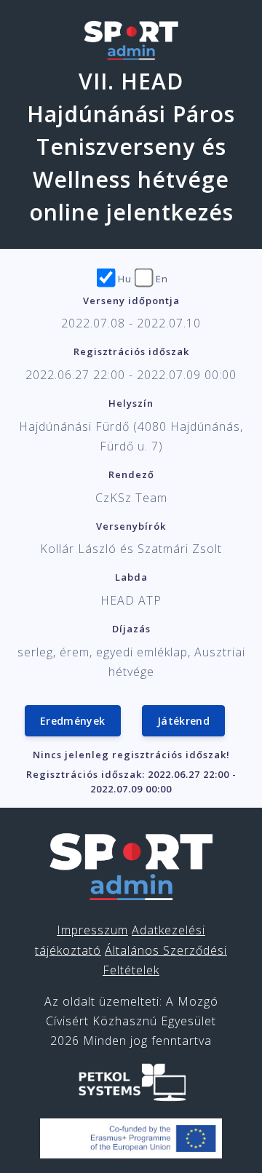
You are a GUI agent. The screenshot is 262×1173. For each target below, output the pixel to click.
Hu (125, 278)
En (162, 278)
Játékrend (183, 721)
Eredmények (73, 721)
